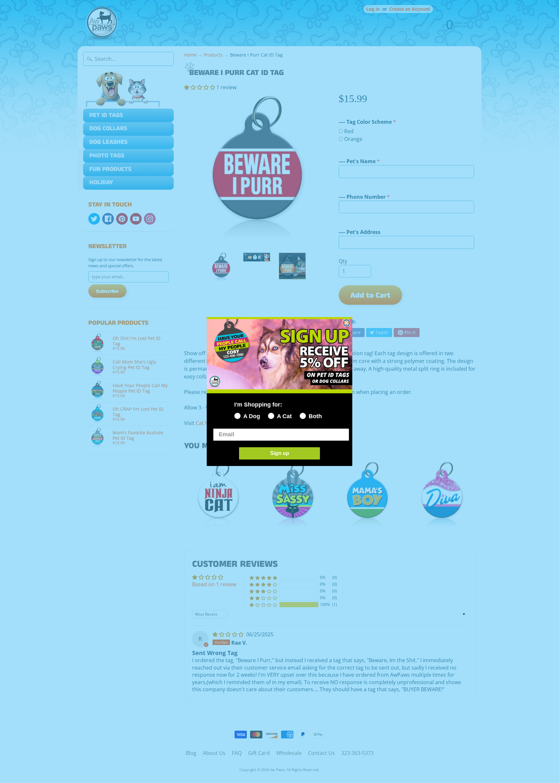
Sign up (279, 453)
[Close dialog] (346, 323)
